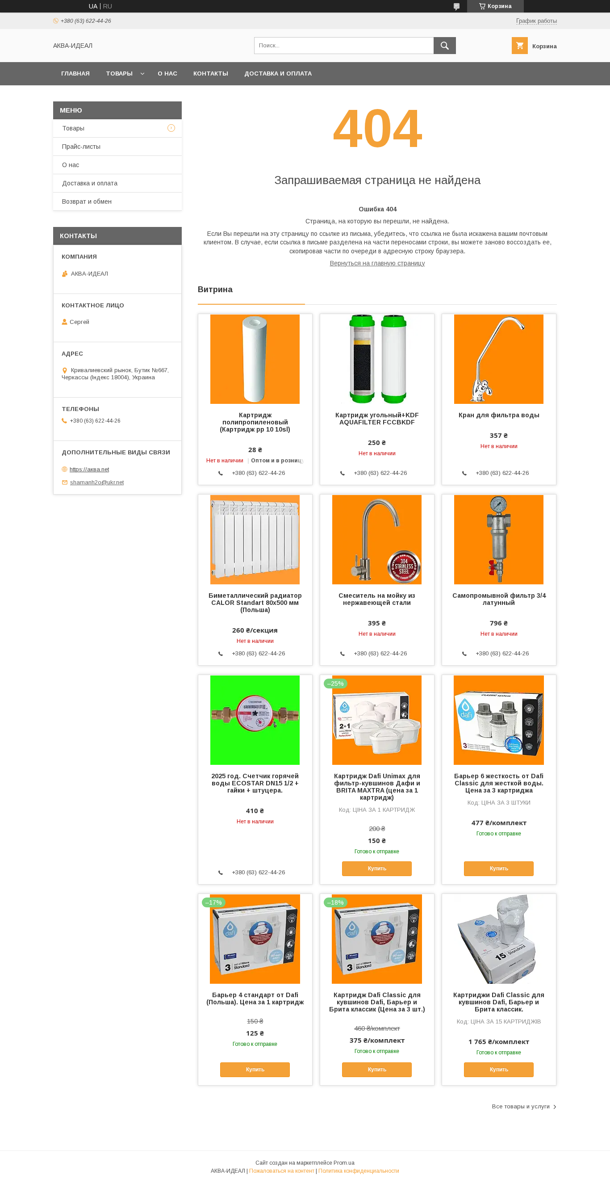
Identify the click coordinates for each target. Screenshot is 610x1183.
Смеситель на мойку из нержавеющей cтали (376, 599)
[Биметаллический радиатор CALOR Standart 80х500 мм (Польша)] (255, 539)
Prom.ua (344, 1163)
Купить (377, 868)
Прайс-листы (81, 146)
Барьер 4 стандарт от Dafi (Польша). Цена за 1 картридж (255, 998)
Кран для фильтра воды (499, 415)
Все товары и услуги (521, 1106)
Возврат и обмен (87, 201)
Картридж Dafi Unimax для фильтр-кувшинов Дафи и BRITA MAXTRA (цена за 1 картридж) (377, 786)
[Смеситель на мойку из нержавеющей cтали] (377, 539)
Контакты (210, 73)
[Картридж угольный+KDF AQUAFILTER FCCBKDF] (377, 358)
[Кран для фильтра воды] (499, 358)
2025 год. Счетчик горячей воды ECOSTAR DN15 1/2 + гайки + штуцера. (255, 783)
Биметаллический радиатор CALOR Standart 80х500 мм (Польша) (255, 602)
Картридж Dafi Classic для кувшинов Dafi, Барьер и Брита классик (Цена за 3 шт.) (377, 1002)
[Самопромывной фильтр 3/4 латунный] (499, 539)
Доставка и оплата (278, 73)
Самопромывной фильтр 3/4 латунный (499, 599)
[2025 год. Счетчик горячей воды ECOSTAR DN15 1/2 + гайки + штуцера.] (255, 719)
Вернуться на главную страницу (377, 263)
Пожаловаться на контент (281, 1171)
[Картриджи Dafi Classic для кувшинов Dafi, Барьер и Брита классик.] (499, 938)
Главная (75, 73)
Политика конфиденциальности (358, 1171)
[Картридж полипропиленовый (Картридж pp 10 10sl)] (255, 358)
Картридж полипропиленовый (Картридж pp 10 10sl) (255, 422)
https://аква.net (89, 469)
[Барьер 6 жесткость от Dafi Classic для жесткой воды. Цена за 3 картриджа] (499, 719)
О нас (167, 73)
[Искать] (445, 45)
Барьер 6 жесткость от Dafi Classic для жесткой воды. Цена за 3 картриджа (498, 783)
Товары (119, 73)
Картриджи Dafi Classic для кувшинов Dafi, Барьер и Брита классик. (498, 1002)
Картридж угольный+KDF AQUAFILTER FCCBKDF (377, 418)
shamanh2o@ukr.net (97, 482)
